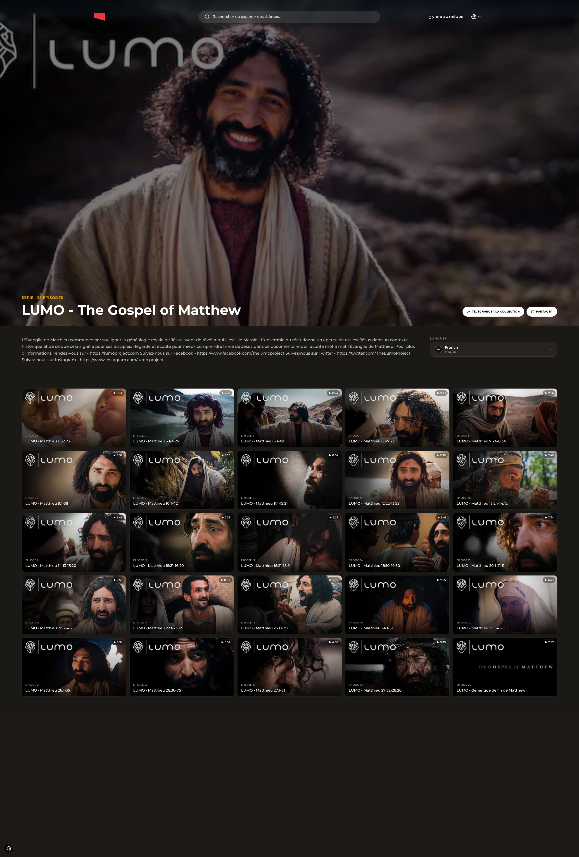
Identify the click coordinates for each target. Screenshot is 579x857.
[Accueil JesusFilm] (99, 17)
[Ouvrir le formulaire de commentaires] (9, 848)
